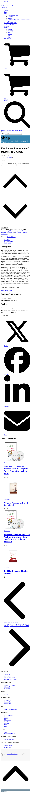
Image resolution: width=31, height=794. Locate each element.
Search (2, 133)
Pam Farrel (7, 688)
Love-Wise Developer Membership (12, 231)
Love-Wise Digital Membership (9, 231)
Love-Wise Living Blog (10, 709)
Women (6, 726)
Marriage (13, 237)
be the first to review (6, 157)
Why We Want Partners (10, 679)
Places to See (7, 702)
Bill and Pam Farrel (9, 677)
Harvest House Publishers (8, 290)
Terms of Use (7, 747)
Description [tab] (7, 240)
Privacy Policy (8, 745)
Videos (6, 718)
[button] (11, 130)
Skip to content (5, 1)
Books (9, 237)
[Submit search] (21, 134)
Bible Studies (7, 720)
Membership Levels (9, 733)
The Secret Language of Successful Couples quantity (15, 163)
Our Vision (7, 676)
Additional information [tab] (10, 241)
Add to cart (4, 227)
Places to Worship (9, 700)
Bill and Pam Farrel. (12, 754)
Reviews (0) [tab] (7, 243)
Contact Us (7, 674)
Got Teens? (11, 622)
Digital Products (8, 715)
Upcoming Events (9, 739)
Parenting (6, 723)
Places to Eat (7, 703)
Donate (6, 694)
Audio (6, 721)
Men (5, 724)
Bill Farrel (7, 687)
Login (5, 732)
